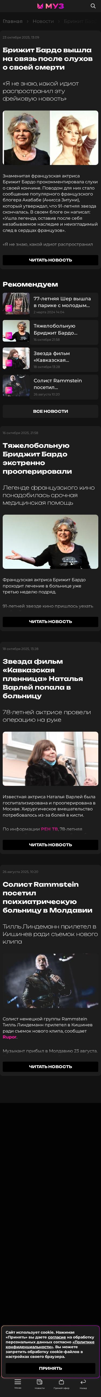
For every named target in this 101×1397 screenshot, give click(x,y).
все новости (50, 411)
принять (50, 1368)
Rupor (9, 1037)
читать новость (50, 260)
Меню (18, 1387)
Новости (40, 1388)
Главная (13, 21)
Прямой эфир (61, 1388)
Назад (83, 1388)
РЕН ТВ (49, 829)
